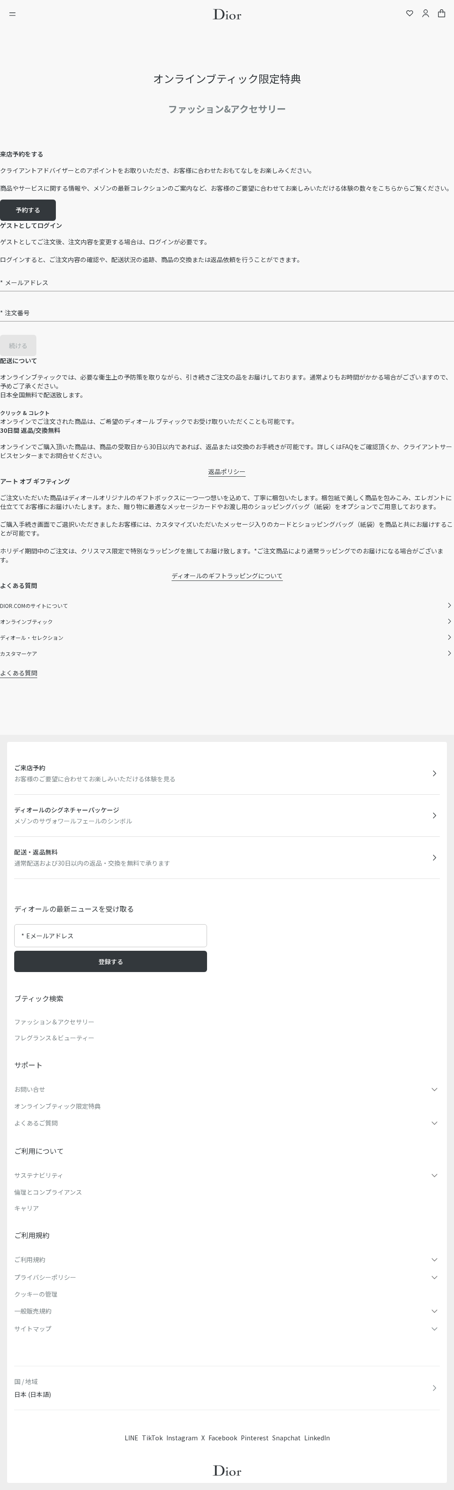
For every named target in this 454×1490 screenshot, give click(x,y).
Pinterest (255, 1437)
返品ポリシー (227, 471)
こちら (387, 188)
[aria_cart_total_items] (441, 14)
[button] (227, 1089)
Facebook (222, 1437)
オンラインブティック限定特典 (57, 1106)
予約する (28, 209)
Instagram (182, 1437)
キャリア (26, 1208)
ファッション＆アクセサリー (54, 1021)
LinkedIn (317, 1437)
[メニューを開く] (15, 14)
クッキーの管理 (36, 1294)
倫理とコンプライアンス (48, 1192)
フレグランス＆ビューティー (54, 1037)
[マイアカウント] (425, 14)
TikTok (152, 1437)
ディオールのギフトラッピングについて (227, 575)
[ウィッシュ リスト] (409, 14)
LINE (131, 1437)
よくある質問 (18, 672)
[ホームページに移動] (227, 14)
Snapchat (286, 1437)
